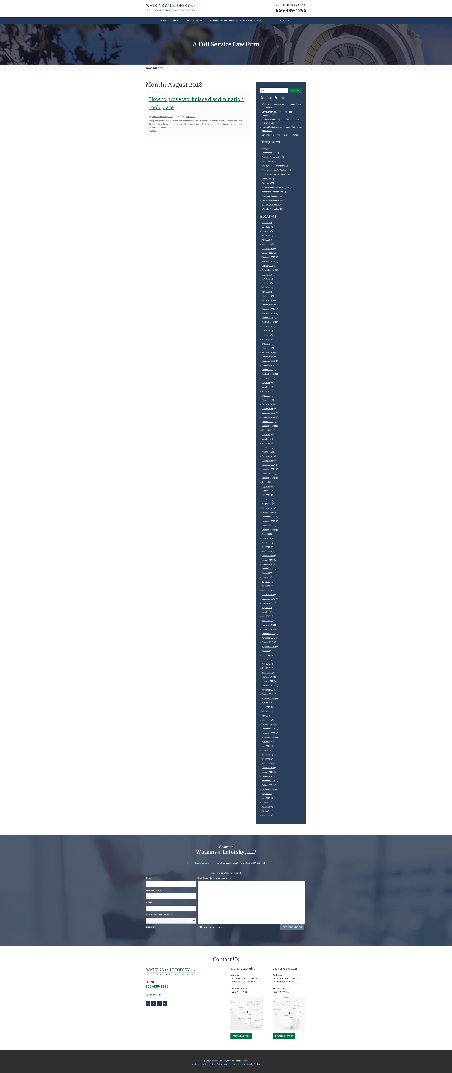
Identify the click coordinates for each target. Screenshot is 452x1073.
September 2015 (269, 737)
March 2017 (267, 672)
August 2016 (267, 702)
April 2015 (266, 759)
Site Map (205, 1064)
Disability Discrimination (271, 157)
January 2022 (267, 460)
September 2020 (269, 530)
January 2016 (267, 724)
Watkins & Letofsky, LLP (162, 116)
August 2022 (267, 430)
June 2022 (266, 439)
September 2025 (269, 270)
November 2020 (268, 521)
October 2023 (267, 369)
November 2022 (268, 417)
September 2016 (269, 698)
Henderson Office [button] (284, 1036)
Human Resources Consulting (274, 187)
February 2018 (268, 625)
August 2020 (267, 534)
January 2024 (267, 356)
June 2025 (266, 283)
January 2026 (267, 253)
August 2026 (267, 222)
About (175, 21)
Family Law (266, 178)
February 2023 (268, 404)
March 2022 (267, 452)
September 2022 (269, 426)
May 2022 (266, 443)
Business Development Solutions (237, 1064)
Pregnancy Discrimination (272, 196)
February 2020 (268, 555)
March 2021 (267, 504)
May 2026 (266, 235)
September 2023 (269, 374)
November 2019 (268, 564)
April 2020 (266, 547)
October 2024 (267, 317)
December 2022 (268, 413)
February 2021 (268, 508)
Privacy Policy (216, 1064)
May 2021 (266, 495)
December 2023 (268, 361)
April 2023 (266, 395)
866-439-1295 (291, 10)
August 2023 (267, 378)
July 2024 (266, 330)
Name (148, 878)
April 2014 (266, 811)
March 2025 (267, 296)
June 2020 (266, 538)
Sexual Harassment (270, 200)
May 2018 (266, 616)
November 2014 (268, 780)
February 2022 (268, 456)
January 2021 (267, 512)
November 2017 (268, 638)
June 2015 (266, 750)
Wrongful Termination (270, 209)
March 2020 (267, 551)
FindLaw (257, 1064)
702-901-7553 (283, 988)
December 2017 (268, 633)
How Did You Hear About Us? (159, 914)
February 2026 (268, 248)
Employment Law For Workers (274, 174)
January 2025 (267, 304)
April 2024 (266, 343)
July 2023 (266, 382)
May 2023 (266, 391)
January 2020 (267, 560)
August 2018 (267, 607)
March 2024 (267, 348)
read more (153, 131)
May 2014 (266, 806)
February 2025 (268, 300)
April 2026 (266, 240)
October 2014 (267, 785)
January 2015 (267, 772)
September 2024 (269, 322)
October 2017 (267, 642)
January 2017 (267, 681)
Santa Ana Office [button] (241, 1036)
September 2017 (269, 646)
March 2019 (267, 590)
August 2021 (267, 482)
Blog (271, 21)
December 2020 (268, 516)
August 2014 (267, 793)
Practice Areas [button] (194, 21)
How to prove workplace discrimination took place (196, 104)
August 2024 (267, 326)
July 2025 (266, 278)
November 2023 (268, 365)
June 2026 (266, 231)
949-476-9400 (241, 988)
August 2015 (267, 741)
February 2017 (268, 677)
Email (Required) (154, 890)
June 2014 (266, 802)
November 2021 (268, 469)
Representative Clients (222, 21)
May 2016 (266, 711)
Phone (149, 902)
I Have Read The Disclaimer (213, 927)
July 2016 (266, 707)
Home (163, 21)
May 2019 (266, 581)
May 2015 (266, 754)
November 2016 (268, 690)
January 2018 (267, 629)
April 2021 (266, 499)
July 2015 (266, 746)
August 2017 (267, 651)
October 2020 (267, 525)
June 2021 (266, 490)
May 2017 (266, 664)
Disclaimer (150, 927)
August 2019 (267, 573)
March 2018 (267, 620)
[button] (449, 1056)
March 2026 (267, 244)
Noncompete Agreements (272, 191)
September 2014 (269, 789)
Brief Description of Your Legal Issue (214, 878)
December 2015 (268, 728)
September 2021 (269, 478)
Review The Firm (153, 994)
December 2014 (268, 776)
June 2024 (266, 335)
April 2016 (266, 716)
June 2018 (266, 612)
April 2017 (266, 668)
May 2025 (266, 287)
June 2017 (266, 659)
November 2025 (268, 261)
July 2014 (266, 798)
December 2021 (268, 465)
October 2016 (267, 694)
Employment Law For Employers (275, 170)
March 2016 (267, 720)
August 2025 (267, 274)
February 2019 (268, 594)
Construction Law (269, 152)
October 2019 (267, 568)
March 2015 (267, 763)
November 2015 (268, 733)
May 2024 (266, 339)
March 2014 (267, 815)
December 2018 (268, 599)
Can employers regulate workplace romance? (280, 135)
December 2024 (268, 309)
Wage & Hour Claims (270, 204)
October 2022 (267, 421)
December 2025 (268, 257)
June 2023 (266, 387)
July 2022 (266, 434)
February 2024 (268, 352)
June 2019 (266, 577)
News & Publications (250, 21)
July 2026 (266, 227)
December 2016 (268, 685)
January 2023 (267, 408)
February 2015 (268, 767)
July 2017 (266, 655)
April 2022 (266, 447)
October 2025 (267, 266)
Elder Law (266, 161)
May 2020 (266, 542)
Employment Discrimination (273, 165)
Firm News (190, 116)
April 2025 (266, 292)
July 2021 (266, 486)
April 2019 (266, 586)
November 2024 (268, 313)
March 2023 (267, 400)
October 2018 (267, 603)
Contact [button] (284, 21)
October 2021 (267, 473)
